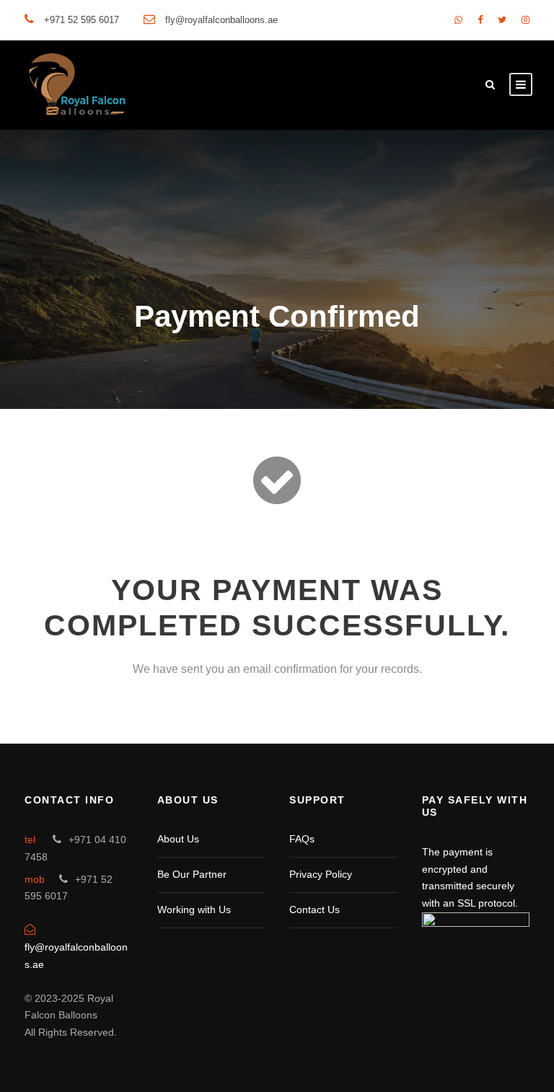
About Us (178, 839)
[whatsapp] (458, 19)
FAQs (302, 839)
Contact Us (314, 909)
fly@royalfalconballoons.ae (221, 19)
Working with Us (194, 909)
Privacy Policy (320, 874)
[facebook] (480, 19)
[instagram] (525, 19)
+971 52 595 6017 (81, 19)
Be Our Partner (192, 874)
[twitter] (502, 19)
